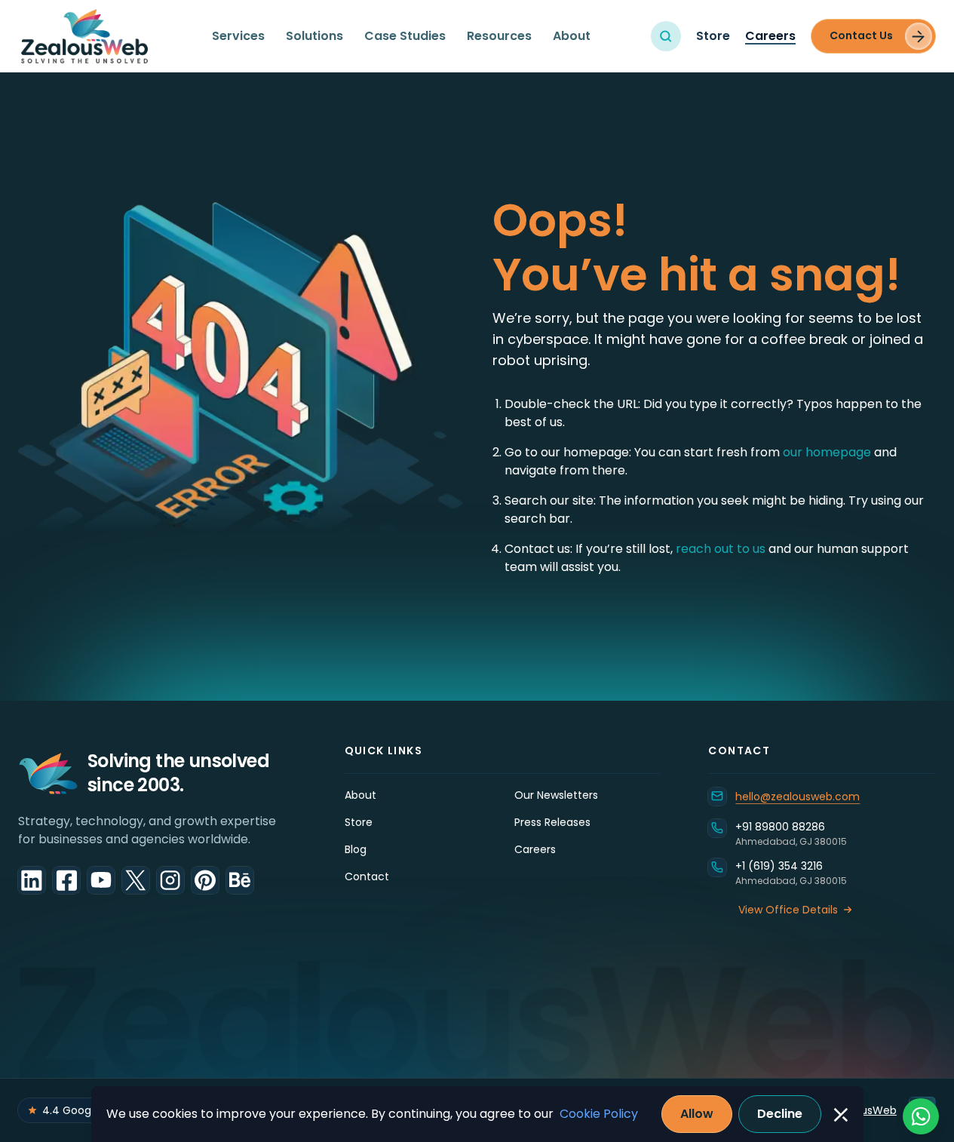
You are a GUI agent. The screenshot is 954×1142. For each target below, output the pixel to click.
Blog (356, 849)
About (571, 36)
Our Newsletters (556, 795)
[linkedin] (31, 880)
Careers (770, 36)
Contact (367, 876)
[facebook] (66, 880)
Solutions (314, 36)
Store (713, 36)
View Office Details (788, 909)
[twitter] (135, 880)
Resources (499, 36)
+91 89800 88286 (780, 826)
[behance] (239, 880)
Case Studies (405, 36)
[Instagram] (170, 880)
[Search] (666, 36)
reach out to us (720, 548)
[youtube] (101, 880)
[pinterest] (205, 880)
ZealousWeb (864, 1110)
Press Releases (552, 822)
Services (238, 36)
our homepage (828, 452)
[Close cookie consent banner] (840, 1114)
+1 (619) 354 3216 (779, 865)
